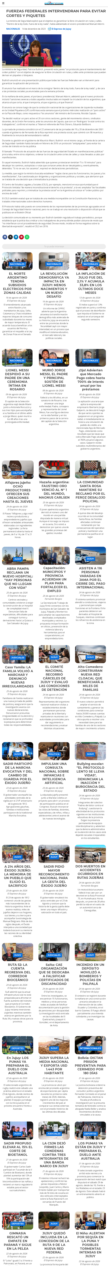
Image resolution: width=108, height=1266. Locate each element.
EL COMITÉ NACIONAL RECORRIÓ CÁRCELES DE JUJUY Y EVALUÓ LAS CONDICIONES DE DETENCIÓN (54, 678)
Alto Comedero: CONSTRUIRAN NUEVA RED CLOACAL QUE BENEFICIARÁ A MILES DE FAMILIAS (90, 678)
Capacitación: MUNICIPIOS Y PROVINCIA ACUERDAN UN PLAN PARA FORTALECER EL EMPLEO (54, 579)
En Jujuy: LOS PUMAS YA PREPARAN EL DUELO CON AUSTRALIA (17, 1065)
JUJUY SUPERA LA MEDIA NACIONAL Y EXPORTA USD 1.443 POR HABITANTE (54, 1065)
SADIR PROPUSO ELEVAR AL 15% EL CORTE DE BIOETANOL (18, 1149)
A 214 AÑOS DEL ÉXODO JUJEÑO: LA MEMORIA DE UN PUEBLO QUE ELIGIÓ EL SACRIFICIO (17, 876)
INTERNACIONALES (90, 1048)
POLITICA (54, 754)
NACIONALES (13, 28)
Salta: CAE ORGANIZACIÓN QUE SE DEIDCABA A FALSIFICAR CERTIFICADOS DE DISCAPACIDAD (54, 974)
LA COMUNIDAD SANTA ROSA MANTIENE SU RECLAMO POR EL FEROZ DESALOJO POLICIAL (90, 491)
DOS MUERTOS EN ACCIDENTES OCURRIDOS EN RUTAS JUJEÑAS (90, 872)
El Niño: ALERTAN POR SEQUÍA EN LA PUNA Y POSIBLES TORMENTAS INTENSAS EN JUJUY (90, 1244)
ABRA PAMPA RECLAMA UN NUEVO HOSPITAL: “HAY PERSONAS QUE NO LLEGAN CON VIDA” (18, 578)
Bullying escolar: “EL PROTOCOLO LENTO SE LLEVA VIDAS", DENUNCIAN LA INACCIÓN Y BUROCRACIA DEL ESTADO (90, 777)
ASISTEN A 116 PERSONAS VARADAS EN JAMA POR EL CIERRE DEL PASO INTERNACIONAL (90, 577)
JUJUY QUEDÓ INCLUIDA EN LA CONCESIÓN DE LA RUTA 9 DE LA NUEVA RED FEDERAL (54, 1242)
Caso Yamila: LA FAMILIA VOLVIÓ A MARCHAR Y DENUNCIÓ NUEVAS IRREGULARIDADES (18, 676)
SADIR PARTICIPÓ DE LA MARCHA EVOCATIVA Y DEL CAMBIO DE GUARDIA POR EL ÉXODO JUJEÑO (17, 773)
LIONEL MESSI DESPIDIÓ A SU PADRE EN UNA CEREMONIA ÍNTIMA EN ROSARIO (17, 379)
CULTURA (18, 473)
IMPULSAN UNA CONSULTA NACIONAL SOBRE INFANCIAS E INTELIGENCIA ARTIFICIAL (54, 773)
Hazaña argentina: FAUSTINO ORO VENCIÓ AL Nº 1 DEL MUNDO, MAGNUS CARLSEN (54, 489)
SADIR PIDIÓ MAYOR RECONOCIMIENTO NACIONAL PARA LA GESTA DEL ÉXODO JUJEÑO (54, 876)
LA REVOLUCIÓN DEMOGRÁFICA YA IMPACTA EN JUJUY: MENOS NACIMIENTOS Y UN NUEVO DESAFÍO (54, 285)
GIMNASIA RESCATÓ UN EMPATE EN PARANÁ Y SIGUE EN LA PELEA (18, 1240)
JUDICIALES (90, 472)
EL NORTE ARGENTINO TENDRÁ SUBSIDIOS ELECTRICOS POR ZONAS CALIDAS (17, 283)
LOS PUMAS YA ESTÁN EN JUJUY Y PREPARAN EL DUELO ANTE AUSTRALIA (90, 1151)
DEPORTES (54, 472)
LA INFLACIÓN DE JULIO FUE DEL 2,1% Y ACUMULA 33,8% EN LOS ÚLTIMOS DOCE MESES (90, 283)
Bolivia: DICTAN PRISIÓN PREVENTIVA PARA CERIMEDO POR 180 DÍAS (90, 1065)
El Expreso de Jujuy (61, 28)
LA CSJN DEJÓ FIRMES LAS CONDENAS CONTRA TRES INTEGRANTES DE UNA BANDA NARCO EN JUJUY (54, 1155)
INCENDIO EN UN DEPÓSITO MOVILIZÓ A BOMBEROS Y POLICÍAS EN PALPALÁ (90, 974)
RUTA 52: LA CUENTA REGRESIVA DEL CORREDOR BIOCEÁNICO (18, 972)
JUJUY (17, 559)
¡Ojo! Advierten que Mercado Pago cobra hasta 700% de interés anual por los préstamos (91, 379)
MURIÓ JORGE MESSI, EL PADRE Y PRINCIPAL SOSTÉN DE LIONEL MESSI (54, 377)
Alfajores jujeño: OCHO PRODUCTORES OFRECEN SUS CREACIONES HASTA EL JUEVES (18, 492)
